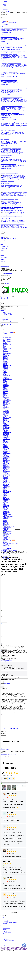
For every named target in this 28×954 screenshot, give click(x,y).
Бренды (5, 5)
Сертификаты (6, 921)
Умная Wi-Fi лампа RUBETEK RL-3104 (9, 728)
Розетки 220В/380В (12, 224)
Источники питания (5, 157)
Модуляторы (7, 89)
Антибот (2, 307)
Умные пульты (8, 65)
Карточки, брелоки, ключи (12, 52)
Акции (4, 4)
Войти (2, 11)
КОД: (2, 574)
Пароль (2, 321)
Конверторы (8, 81)
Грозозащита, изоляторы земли (11, 87)
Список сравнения (7, 313)
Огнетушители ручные (13, 133)
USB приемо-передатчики (15, 213)
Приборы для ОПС (13, 207)
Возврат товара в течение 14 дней (8, 754)
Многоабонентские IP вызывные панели (15, 45)
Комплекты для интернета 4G (14, 28)
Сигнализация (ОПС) (5, 94)
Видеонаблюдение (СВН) (6, 32)
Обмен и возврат (7, 933)
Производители (6, 920)
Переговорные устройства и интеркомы (14, 47)
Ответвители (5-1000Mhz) (7, 90)
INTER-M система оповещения (9, 106)
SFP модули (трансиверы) (8, 119)
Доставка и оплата (7, 6)
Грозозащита (3, 72)
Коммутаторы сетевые (7, 122)
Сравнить (7, 661)
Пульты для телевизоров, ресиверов (14, 216)
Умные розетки (20, 65)
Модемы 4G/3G (9, 72)
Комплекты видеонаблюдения (9, 26)
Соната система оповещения (12, 114)
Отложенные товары (7, 314)
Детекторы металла (6, 201)
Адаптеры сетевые (7, 120)
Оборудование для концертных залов (15, 110)
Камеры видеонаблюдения (8, 34)
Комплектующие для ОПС (11, 99)
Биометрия (18, 51)
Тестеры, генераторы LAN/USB (11, 208)
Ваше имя (3, 301)
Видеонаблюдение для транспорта (13, 38)
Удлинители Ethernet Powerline (15, 126)
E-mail (2, 320)
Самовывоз (3, 744)
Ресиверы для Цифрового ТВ (8, 91)
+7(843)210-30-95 (7, 283)
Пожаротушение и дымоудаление (8, 130)
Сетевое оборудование (6, 117)
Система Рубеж (23, 101)
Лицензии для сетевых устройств (11, 123)
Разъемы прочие (14, 186)
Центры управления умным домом (10, 63)
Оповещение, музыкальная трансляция (9, 103)
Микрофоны (9, 109)
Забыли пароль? (7, 321)
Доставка (5, 929)
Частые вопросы (6, 928)
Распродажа (5, 938)
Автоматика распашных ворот (9, 51)
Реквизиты (5, 917)
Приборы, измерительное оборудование (9, 199)
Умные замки (14, 65)
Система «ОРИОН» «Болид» (13, 101)
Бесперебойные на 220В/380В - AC (10, 162)
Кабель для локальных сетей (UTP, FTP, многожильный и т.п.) (12, 178)
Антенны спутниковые (7, 78)
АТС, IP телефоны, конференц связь (8, 145)
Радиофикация (9, 113)
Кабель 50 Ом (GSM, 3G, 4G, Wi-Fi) (10, 175)
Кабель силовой (14, 179)
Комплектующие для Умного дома (10, 67)
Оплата (4, 930)
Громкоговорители (10, 108)
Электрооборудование (5, 218)
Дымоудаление (4, 132)
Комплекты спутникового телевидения (15, 30)
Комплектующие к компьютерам (8, 170)
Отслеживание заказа (5, 318)
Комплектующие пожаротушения (14, 132)
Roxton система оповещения (12, 107)
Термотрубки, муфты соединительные (11, 226)
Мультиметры (9, 202)
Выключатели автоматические (12, 221)
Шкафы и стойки (13, 143)
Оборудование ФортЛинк (13, 153)
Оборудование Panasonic (7, 150)
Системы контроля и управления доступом (10, 49)
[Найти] (13, 296)
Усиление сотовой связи (9, 73)
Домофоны (3, 41)
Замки (5, 52)
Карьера (5, 945)
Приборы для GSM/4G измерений (12, 205)
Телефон (2, 303)
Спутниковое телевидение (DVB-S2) (9, 76)
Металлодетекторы (8, 55)
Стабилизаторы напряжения (10, 166)
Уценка (2, 229)
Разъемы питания (6, 186)
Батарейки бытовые (7, 161)
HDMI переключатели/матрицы (9, 212)
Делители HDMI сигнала (12, 214)
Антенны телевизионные (8, 86)
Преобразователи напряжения (12, 165)
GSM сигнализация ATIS (8, 97)
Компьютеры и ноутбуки (6, 168)
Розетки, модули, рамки (6, 141)
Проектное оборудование (16, 39)
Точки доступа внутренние (19, 125)
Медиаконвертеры (8, 125)
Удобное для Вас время (6, 306)
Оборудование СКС (5, 139)
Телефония (6, 143)
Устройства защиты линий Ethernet (14, 127)
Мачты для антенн (9, 195)
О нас (4, 3)
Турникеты (14, 57)
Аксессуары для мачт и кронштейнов (10, 192)
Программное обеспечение (12, 56)
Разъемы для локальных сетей (7, 185)
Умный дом (3, 60)
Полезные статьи (7, 7)
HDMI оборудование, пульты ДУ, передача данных (12, 210)
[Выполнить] (23, 318)
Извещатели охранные (8, 98)
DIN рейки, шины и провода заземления (11, 220)
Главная (2, 550)
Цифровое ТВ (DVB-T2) (6, 84)
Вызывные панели (11, 43)
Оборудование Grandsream (9, 149)
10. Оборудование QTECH (8, 148)
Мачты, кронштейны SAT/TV (7, 190)
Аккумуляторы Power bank (11, 160)
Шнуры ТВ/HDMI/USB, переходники (11, 180)
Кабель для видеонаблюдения (12, 177)
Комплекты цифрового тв (12, 29)
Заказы (4, 312)
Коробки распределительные (12, 222)
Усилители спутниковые (12, 82)
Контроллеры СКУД (8, 54)
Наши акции (6, 939)
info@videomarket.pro (8, 273)
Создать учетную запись (6, 324)
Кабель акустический (13, 176)
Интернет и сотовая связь (6, 69)
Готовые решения (4, 24)
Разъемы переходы (5, 183)
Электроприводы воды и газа (10, 64)
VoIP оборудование (18, 119)
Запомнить (4, 327)
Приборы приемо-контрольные (13, 100)
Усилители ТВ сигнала (9, 92)
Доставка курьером (5, 749)
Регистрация (7, 11)
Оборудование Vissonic (8, 151)
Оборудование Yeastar (8, 152)
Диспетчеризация (4, 136)
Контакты (5, 9)
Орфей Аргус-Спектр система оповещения (13, 111)
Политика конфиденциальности (10, 922)
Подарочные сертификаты (9, 940)
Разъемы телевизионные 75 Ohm (11, 187)
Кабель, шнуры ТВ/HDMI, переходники (9, 173)
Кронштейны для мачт (9, 193)
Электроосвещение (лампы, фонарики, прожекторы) (15, 227)
